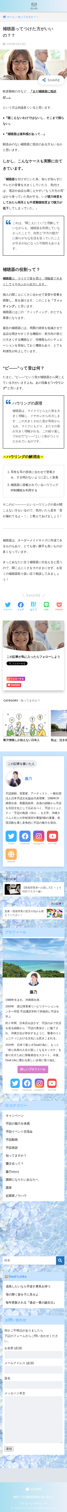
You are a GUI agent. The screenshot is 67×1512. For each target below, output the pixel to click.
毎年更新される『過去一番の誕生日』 (31, 1302)
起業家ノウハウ (16, 1195)
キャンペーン (15, 1115)
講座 (9, 1187)
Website (11, 861)
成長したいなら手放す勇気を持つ (28, 1286)
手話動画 (12, 1139)
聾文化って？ (15, 1163)
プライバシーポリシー (33, 1503)
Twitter (11, 843)
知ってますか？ (30, 700)
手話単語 (12, 1147)
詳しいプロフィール (32, 1069)
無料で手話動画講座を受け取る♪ (33, 1497)
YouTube (52, 843)
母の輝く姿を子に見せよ (22, 1294)
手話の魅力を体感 (18, 1123)
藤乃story (12, 1171)
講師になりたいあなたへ (22, 1179)
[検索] (60, 1260)
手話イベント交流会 (19, 1131)
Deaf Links (18, 1276)
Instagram (39, 843)
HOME (36, 1489)
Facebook (25, 843)
